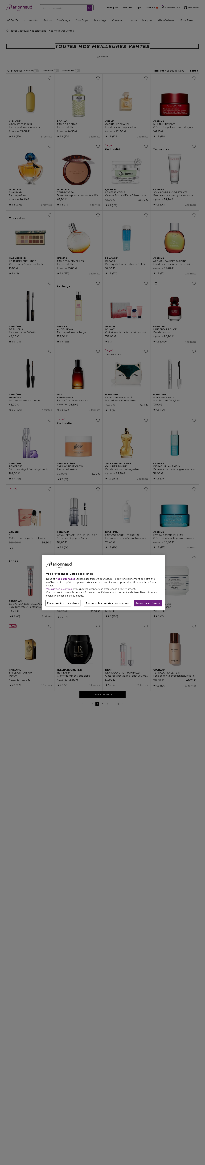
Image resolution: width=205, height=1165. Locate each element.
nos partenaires (65, 578)
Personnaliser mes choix (63, 603)
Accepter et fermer (147, 603)
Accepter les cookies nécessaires (107, 603)
